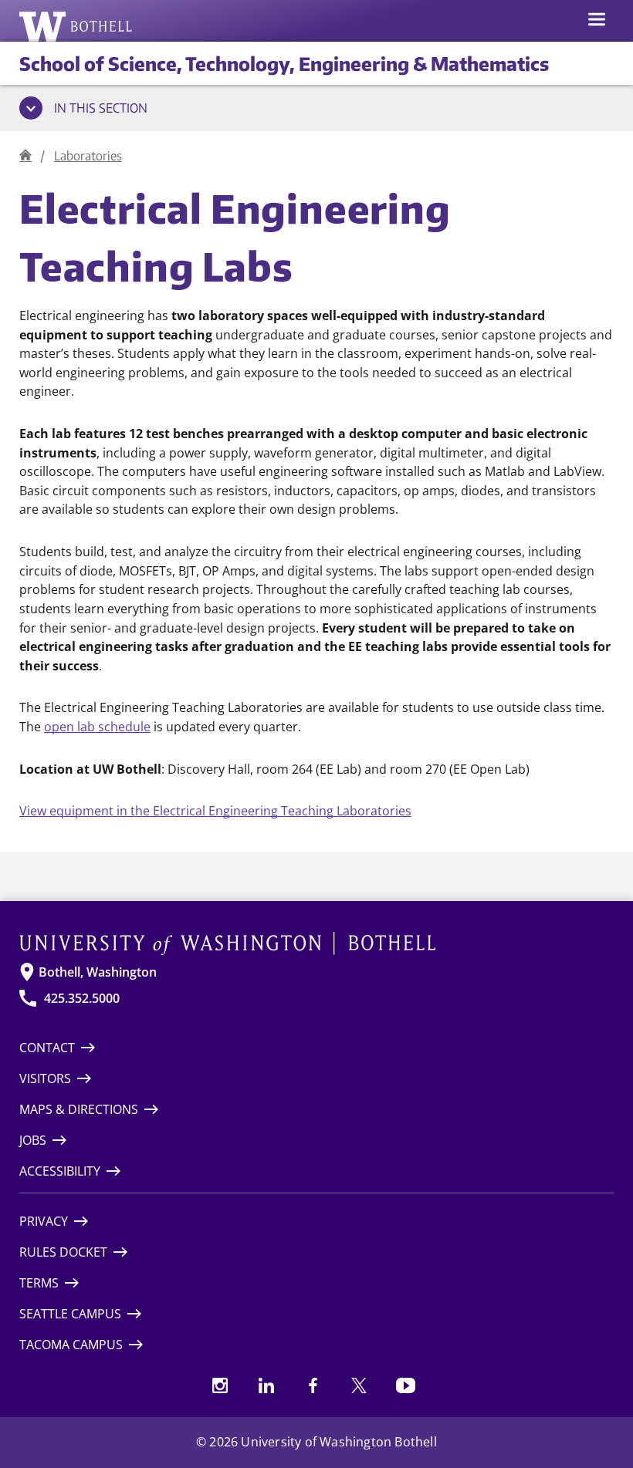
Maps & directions (78, 1109)
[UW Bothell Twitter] (359, 1385)
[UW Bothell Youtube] (405, 1385)
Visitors (45, 1078)
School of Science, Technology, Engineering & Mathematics (284, 63)
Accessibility (59, 1171)
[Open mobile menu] (597, 21)
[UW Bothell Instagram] (220, 1385)
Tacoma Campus (71, 1344)
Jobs (32, 1140)
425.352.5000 (82, 998)
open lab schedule (97, 726)
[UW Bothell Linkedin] (266, 1385)
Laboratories (88, 156)
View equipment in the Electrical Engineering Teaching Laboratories (215, 810)
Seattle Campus (70, 1313)
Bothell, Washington (98, 972)
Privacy (43, 1221)
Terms (39, 1282)
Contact (47, 1047)
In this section (100, 108)
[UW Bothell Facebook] (312, 1385)
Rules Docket (63, 1252)
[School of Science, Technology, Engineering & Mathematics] (25, 155)
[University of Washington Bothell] (76, 26)
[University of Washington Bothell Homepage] (316, 943)
